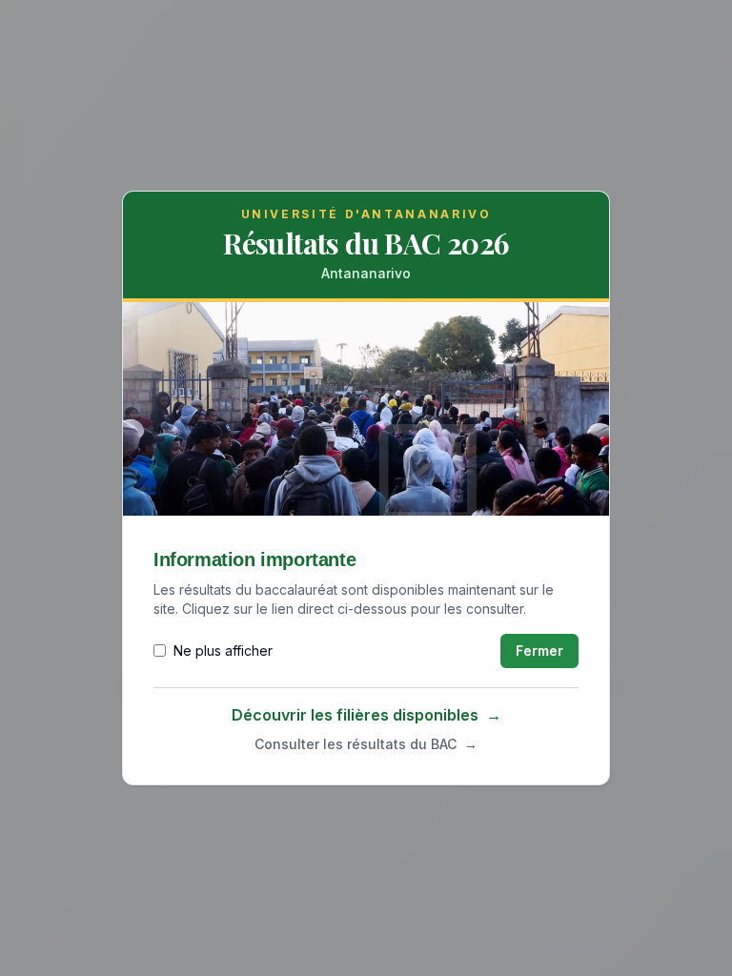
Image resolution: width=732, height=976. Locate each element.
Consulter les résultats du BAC (366, 744)
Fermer (539, 650)
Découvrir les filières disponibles (366, 714)
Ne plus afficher (223, 650)
